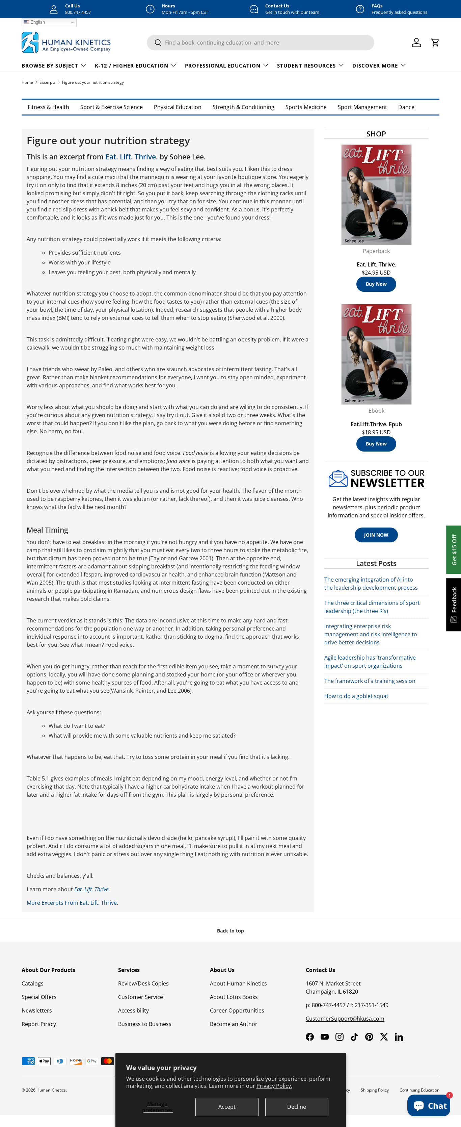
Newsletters (37, 1010)
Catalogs (33, 983)
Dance (406, 107)
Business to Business (144, 1024)
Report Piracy (39, 1024)
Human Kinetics (51, 1090)
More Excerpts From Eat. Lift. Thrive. (72, 902)
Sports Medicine (306, 107)
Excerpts (47, 82)
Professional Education (223, 65)
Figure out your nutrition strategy (93, 82)
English (37, 22)
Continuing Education (419, 1090)
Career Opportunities (237, 1010)
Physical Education (177, 107)
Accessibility (133, 1010)
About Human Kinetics (238, 983)
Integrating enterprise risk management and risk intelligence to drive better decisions (370, 634)
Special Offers (39, 997)
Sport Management (362, 107)
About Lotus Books (234, 997)
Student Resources (306, 65)
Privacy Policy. (274, 1086)
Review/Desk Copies (143, 983)
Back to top (230, 930)
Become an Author (233, 1024)
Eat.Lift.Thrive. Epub (376, 424)
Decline (296, 1106)
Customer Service (140, 997)
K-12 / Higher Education (131, 65)
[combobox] (260, 42)
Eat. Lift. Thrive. (131, 156)
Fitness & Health (48, 107)
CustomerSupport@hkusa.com (345, 1018)
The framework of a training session (369, 681)
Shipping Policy (375, 1090)
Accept (227, 1106)
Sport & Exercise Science (111, 107)
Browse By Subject (50, 65)
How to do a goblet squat (356, 696)
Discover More (375, 65)
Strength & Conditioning (243, 107)
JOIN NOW (376, 535)
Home (27, 82)
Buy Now (376, 284)
